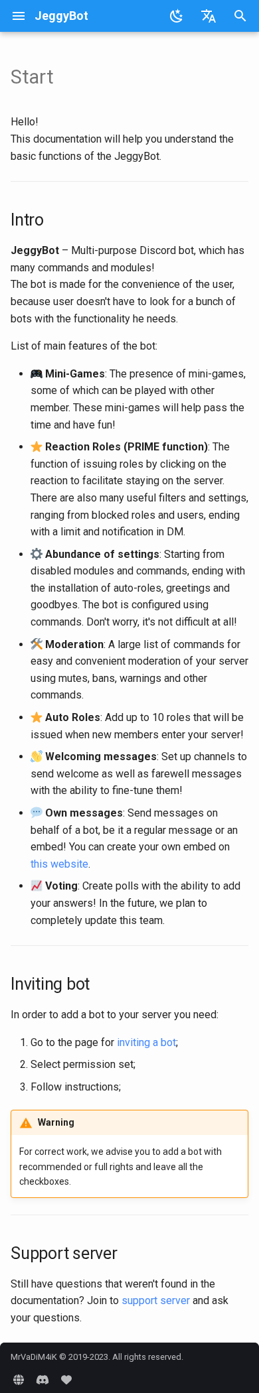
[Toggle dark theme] (176, 16)
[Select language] (208, 16)
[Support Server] (42, 1379)
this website (59, 864)
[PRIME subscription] (66, 1379)
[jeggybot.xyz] (18, 1379)
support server (156, 1300)
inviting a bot (146, 1042)
